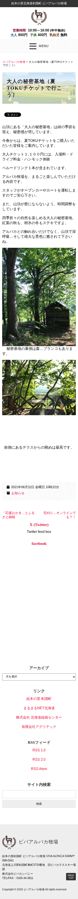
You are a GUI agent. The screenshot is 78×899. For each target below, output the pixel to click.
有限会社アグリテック (39, 727)
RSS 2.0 (39, 759)
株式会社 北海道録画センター (39, 717)
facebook (39, 543)
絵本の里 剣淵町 (39, 699)
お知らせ (17, 493)
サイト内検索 (39, 784)
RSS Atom (39, 769)
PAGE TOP (71, 876)
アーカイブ (39, 668)
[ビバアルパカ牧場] (39, 17)
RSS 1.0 (39, 750)
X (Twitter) (39, 524)
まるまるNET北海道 (39, 708)
